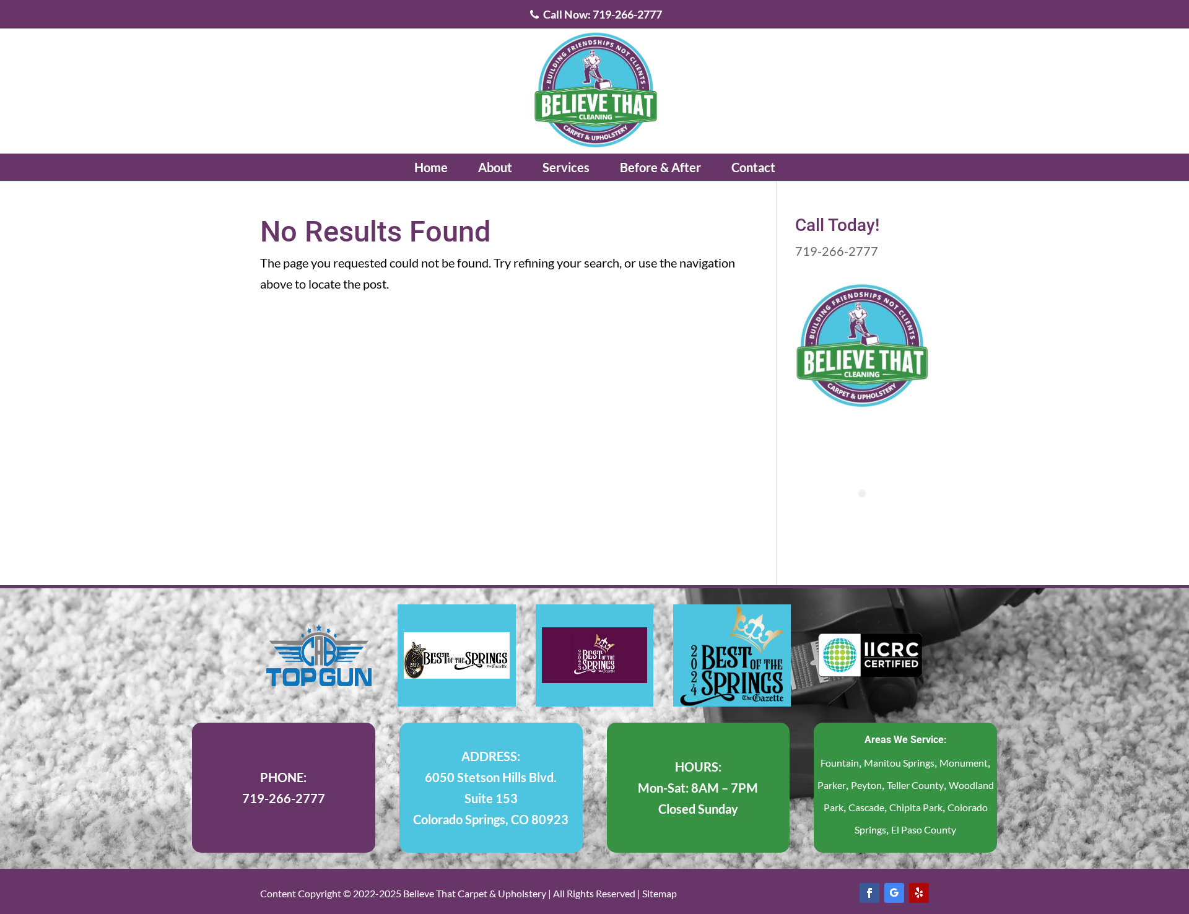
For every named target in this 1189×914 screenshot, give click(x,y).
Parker (831, 785)
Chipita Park (916, 807)
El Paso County (923, 829)
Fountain (840, 762)
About (495, 167)
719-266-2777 (836, 250)
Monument (963, 762)
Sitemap (659, 893)
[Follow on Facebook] (869, 893)
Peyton (866, 785)
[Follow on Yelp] (919, 893)
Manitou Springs (899, 762)
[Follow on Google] (894, 893)
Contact (753, 167)
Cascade (866, 807)
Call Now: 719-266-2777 (601, 15)
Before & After (660, 167)
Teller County (915, 785)
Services (566, 167)
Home (431, 167)
